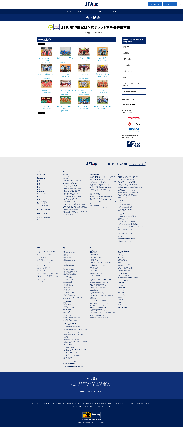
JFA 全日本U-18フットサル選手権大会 (127, 221)
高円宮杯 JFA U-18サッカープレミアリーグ (100, 178)
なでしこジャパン (41, 193)
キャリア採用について (101, 407)
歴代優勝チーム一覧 (129, 91)
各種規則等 (120, 300)
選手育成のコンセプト (95, 252)
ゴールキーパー (66, 290)
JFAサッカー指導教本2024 (69, 281)
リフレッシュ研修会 (67, 277)
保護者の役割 (66, 337)
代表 (69, 11)
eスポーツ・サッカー (42, 215)
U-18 (38, 184)
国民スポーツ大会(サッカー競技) (70, 186)
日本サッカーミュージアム (124, 241)
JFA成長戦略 (121, 257)
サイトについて (35, 403)
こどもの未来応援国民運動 (96, 292)
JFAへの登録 (155, 4)
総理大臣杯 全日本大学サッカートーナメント (73, 199)
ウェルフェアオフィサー (68, 347)
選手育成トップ (93, 251)
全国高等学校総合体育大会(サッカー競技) (100, 184)
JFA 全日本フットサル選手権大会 (126, 215)
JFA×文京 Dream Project (123, 272)
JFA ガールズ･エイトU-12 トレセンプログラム (101, 262)
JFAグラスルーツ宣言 (42, 252)
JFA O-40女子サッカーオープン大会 (126, 179)
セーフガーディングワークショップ (71, 352)
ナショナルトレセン (94, 256)
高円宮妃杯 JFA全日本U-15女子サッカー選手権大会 (130, 187)
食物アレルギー (66, 312)
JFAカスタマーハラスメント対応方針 (141, 403)
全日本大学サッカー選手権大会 (70, 198)
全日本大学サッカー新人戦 (69, 201)
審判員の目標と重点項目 (68, 265)
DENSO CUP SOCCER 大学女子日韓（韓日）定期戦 (75, 208)
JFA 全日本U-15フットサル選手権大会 (127, 223)
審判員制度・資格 (67, 257)
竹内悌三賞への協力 (94, 290)
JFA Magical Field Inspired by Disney (45, 256)
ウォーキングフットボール (43, 262)
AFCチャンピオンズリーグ (69, 182)
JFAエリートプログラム (95, 257)
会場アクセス (127, 71)
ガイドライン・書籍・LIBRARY (70, 320)
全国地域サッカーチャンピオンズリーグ (72, 188)
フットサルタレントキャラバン (97, 265)
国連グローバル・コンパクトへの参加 (99, 303)
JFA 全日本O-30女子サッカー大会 (126, 178)
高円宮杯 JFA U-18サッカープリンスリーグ (100, 179)
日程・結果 (127, 59)
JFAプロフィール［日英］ (124, 275)
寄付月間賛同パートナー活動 (97, 305)
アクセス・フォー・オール (124, 270)
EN (180, 4)
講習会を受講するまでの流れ (69, 274)
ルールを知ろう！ (122, 236)
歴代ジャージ (40, 219)
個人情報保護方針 (68, 403)
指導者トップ (66, 268)
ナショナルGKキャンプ (95, 259)
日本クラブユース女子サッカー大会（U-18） (128, 195)
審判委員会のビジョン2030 (69, 252)
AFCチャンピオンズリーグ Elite (70, 183)
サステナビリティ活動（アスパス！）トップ (100, 279)
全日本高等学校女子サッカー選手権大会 (127, 190)
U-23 (38, 180)
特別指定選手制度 (94, 267)
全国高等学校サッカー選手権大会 (98, 182)
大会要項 (126, 53)
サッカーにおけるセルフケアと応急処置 (72, 317)
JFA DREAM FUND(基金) (69, 363)
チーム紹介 (127, 65)
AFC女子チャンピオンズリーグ (125, 197)
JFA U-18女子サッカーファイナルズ (126, 182)
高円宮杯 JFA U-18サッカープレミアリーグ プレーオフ (103, 181)
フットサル (120, 285)
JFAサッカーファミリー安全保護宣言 (99, 285)
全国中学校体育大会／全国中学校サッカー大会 (101, 196)
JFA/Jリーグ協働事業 (95, 275)
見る (80, 11)
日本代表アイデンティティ (43, 217)
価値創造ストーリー (122, 265)
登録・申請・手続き (122, 260)
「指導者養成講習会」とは (69, 273)
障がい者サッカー (41, 270)
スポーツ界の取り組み (68, 344)
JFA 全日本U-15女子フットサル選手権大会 (128, 224)
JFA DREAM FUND (122, 273)
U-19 (38, 183)
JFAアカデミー (93, 270)
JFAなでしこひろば (42, 257)
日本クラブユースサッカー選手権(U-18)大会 (100, 187)
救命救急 (65, 306)
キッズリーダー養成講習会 (43, 267)
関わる (102, 11)
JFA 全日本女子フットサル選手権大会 (127, 216)
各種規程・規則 (121, 259)
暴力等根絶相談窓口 (67, 357)
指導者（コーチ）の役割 (68, 269)
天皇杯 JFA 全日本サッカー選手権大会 (72, 180)
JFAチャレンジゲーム (42, 259)
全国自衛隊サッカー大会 (68, 195)
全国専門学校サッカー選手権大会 (70, 212)
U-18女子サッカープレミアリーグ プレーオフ (128, 186)
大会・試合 (91, 17)
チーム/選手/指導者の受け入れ (97, 315)
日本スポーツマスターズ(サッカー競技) (72, 196)
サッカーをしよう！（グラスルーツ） (46, 251)
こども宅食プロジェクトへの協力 (98, 300)
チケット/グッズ (170, 4)
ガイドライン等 (66, 299)
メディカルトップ (67, 301)
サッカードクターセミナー (69, 307)
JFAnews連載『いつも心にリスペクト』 (72, 339)
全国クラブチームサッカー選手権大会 (71, 190)
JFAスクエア (40, 264)
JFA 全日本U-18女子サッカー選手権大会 (127, 184)
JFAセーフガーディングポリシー (70, 328)
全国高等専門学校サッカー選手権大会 (71, 209)
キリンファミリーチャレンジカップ (45, 260)
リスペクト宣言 (66, 325)
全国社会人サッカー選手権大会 (70, 191)
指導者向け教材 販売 (67, 282)
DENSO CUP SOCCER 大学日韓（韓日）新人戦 (74, 206)
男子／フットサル (41, 203)
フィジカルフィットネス (68, 292)
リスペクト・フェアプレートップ (70, 323)
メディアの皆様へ (88, 407)
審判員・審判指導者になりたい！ (70, 256)
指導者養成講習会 (67, 276)
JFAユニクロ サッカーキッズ (44, 254)
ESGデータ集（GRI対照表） (124, 264)
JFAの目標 (120, 256)
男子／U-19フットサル (42, 205)
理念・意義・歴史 (67, 284)
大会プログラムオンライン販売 (132, 84)
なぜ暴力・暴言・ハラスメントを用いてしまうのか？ (75, 333)
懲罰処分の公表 (66, 358)
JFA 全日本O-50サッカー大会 (125, 206)
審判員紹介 (65, 259)
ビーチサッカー (41, 211)
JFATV (125, 77)
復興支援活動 (93, 298)
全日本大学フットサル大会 (124, 219)
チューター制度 (66, 289)
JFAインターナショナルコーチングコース (72, 297)
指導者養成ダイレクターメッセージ (71, 271)
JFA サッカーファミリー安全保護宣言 (71, 326)
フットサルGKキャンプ (95, 264)
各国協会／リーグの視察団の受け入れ (99, 317)
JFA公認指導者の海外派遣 (69, 295)
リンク (119, 304)
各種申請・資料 (66, 287)
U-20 (38, 195)
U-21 (38, 181)
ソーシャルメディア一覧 (137, 164)
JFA (91, 248)
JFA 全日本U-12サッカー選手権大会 (98, 207)
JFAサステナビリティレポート (97, 302)
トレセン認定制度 (94, 254)
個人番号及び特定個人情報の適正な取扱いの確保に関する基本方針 (94, 403)
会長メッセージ (121, 252)
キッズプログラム (41, 265)
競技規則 (65, 262)
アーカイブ (76, 407)
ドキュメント (121, 290)
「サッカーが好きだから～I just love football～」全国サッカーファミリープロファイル (48, 274)
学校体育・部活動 (41, 268)
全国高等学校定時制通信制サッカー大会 (99, 186)
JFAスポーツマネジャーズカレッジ (98, 293)
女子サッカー (121, 282)
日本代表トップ (41, 174)
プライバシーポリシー (122, 403)
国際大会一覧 (66, 176)
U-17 (38, 186)
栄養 (64, 314)
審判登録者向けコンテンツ (69, 260)
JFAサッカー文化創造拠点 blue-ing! (126, 238)
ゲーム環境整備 (93, 269)
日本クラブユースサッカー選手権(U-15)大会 (100, 199)
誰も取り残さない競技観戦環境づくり (99, 282)
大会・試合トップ (67, 174)
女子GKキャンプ (94, 260)
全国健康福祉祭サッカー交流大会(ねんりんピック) (130, 211)
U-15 (38, 189)
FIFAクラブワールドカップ (69, 214)
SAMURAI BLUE (41, 178)
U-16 (38, 188)
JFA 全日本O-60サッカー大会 (125, 207)
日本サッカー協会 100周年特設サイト (126, 269)
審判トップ (65, 251)
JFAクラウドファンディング (69, 361)
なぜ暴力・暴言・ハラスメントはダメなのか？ (74, 334)
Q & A (119, 302)
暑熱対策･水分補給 (67, 304)
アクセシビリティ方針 (48, 403)
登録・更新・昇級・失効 (68, 286)
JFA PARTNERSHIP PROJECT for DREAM (73, 366)
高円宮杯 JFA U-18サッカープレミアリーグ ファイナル (103, 176)
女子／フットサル (41, 206)
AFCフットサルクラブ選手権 (125, 229)
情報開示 (120, 262)
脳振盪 (64, 303)
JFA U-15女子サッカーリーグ (125, 189)
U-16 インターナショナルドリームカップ (100, 190)
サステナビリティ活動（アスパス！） (127, 267)
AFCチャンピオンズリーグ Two (70, 185)
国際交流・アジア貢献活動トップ (98, 307)
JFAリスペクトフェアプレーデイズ (71, 346)
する (90, 11)
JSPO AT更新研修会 (67, 309)
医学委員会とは (66, 319)
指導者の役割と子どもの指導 (69, 336)
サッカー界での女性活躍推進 (97, 284)
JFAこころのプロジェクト (96, 289)
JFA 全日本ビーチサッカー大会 (125, 233)
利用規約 (58, 403)
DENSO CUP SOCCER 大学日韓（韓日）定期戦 (74, 204)
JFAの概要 (120, 254)
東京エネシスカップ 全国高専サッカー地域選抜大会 (75, 211)
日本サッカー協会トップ (123, 251)
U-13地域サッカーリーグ (96, 198)
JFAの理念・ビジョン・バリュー (91, 391)
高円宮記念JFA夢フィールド (96, 273)
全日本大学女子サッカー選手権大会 (126, 181)
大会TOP (126, 47)
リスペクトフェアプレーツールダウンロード (73, 355)
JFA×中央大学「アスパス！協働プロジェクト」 (101, 287)
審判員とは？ (66, 254)
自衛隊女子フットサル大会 (124, 218)
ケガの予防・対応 (67, 316)
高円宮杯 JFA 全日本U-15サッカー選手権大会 (101, 195)
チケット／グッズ (122, 295)
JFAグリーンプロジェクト (96, 281)
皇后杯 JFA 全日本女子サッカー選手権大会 (128, 176)
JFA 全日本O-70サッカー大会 (125, 209)
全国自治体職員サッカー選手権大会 (71, 193)
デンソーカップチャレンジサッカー (71, 203)
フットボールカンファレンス (69, 279)
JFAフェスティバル (42, 272)
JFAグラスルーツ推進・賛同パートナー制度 (47, 277)
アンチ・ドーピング (67, 311)
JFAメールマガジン (122, 307)
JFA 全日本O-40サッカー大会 (125, 204)
